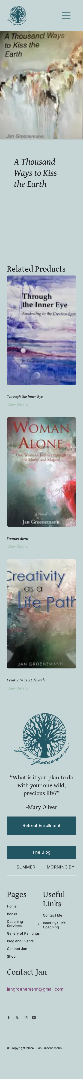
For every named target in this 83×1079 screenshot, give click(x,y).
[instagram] (25, 1017)
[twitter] (17, 1017)
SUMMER (9, 867)
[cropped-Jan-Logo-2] (17, 7)
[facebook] (9, 1017)
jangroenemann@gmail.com (35, 989)
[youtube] (34, 1017)
